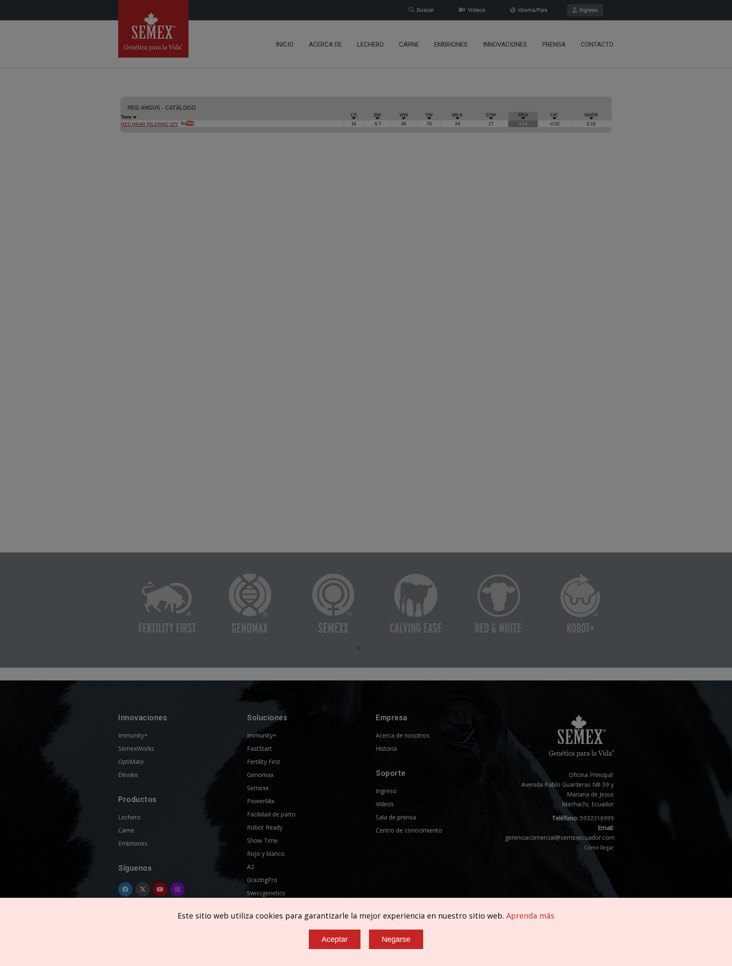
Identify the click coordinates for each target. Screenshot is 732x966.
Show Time (262, 840)
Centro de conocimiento (409, 830)
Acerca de (325, 44)
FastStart (259, 748)
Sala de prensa (396, 817)
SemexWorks (136, 748)
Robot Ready (265, 827)
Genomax (260, 775)
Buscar (424, 10)
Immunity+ (133, 735)
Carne (409, 44)
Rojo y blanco (266, 853)
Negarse (396, 939)
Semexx (258, 788)
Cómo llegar (599, 847)
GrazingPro (262, 880)
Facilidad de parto (271, 814)
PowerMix (260, 801)
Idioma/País (531, 10)
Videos (475, 10)
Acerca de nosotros (403, 735)
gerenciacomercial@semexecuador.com (560, 837)
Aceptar (335, 939)
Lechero (370, 44)
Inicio (285, 44)
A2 (250, 867)
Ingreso (587, 10)
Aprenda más (530, 915)
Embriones (451, 44)
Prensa (554, 44)
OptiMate (131, 762)
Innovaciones (505, 44)
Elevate (128, 775)
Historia (386, 748)
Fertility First (263, 762)
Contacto (597, 44)
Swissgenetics (266, 893)
